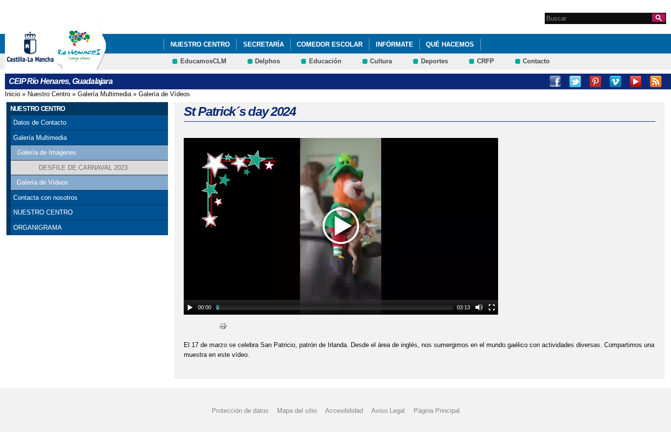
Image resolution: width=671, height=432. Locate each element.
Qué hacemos (450, 44)
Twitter (575, 81)
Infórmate (394, 44)
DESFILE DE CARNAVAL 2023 (83, 167)
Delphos (267, 61)
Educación (325, 61)
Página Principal (437, 410)
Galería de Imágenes (47, 152)
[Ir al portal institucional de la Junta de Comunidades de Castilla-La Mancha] (42, 65)
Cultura (381, 61)
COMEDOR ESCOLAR (330, 44)
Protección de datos (240, 410)
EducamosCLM (203, 61)
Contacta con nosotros (45, 197)
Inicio (12, 94)
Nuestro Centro (200, 44)
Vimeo (615, 81)
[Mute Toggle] (479, 307)
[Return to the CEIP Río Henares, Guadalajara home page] (81, 65)
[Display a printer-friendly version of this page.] (223, 325)
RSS (656, 81)
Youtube (636, 81)
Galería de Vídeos (164, 94)
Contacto (536, 61)
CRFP (485, 61)
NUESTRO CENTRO (43, 212)
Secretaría (263, 44)
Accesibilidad (344, 410)
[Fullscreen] (492, 307)
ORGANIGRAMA (37, 227)
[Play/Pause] (190, 307)
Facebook (555, 81)
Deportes (434, 61)
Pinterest (595, 81)
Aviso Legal (388, 410)
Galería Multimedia (104, 94)
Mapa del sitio (297, 410)
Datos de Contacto (39, 122)
